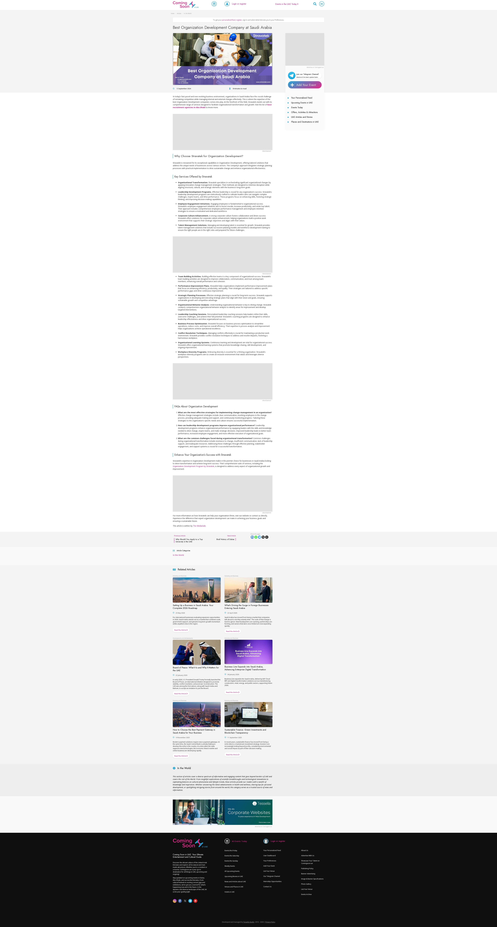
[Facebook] (252, 537)
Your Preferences (269, 861)
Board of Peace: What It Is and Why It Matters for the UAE (196, 669)
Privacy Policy (270, 922)
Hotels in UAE (229, 892)
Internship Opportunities (272, 881)
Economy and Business (179, 576)
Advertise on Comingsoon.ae (315, 67)
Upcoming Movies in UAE (234, 876)
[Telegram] (259, 537)
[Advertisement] (304, 49)
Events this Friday (231, 850)
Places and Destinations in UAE (305, 121)
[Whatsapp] (255, 537)
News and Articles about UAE (235, 881)
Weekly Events (230, 866)
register (239, 20)
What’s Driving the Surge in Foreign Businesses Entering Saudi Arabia (247, 607)
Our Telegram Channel (271, 876)
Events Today (297, 107)
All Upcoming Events (232, 871)
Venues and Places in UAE (234, 887)
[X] (263, 537)
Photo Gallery (306, 884)
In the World (178, 555)
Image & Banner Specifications (312, 879)
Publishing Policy (307, 868)
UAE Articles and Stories (302, 117)
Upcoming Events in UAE (302, 102)
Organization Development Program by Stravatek (193, 466)
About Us (304, 850)
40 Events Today (239, 841)
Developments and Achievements (183, 638)
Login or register (239, 3)
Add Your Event (306, 85)
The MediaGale (199, 526)
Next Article (226, 537)
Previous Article (188, 539)
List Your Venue (269, 871)
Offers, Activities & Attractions (304, 112)
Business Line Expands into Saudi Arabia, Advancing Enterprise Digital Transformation (245, 668)
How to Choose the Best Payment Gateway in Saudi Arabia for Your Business (194, 731)
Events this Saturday (232, 856)
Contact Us (267, 887)
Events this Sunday (231, 861)
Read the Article (180, 630)
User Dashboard (269, 855)
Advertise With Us (307, 855)
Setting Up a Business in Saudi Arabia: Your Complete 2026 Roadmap (193, 607)
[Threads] (266, 537)
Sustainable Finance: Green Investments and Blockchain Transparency (245, 731)
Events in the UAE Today (286, 4)
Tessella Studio (248, 922)
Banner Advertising (308, 874)
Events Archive (306, 894)
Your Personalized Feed (301, 97)
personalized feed (228, 20)
